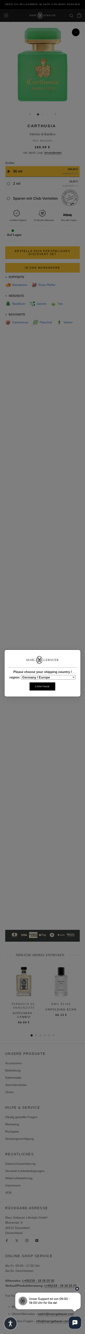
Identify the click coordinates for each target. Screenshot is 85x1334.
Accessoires (13, 1063)
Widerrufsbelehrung (18, 1178)
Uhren (9, 1092)
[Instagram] (26, 1240)
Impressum (13, 1185)
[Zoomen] (76, 32)
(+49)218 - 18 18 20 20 (60, 1285)
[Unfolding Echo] (61, 982)
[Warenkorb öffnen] (79, 15)
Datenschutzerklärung (20, 1163)
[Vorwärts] (55, 114)
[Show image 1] (38, 114)
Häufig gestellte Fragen (21, 1117)
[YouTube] (36, 1240)
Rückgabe (12, 1131)
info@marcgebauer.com (52, 1321)
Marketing (12, 1124)
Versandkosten (53, 152)
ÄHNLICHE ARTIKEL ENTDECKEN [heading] (40, 955)
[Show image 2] (43, 114)
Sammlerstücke (16, 1085)
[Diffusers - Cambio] (24, 982)
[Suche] (71, 15)
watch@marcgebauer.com (56, 1314)
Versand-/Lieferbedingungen (24, 1171)
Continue (42, 686)
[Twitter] (16, 1240)
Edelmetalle (13, 1077)
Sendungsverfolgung (19, 1138)
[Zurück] (30, 114)
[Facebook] (6, 1240)
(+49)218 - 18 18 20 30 (38, 1280)
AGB (8, 1192)
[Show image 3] (47, 114)
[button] (10, 1323)
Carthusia (41, 126)
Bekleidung (12, 1070)
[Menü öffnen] (6, 15)
